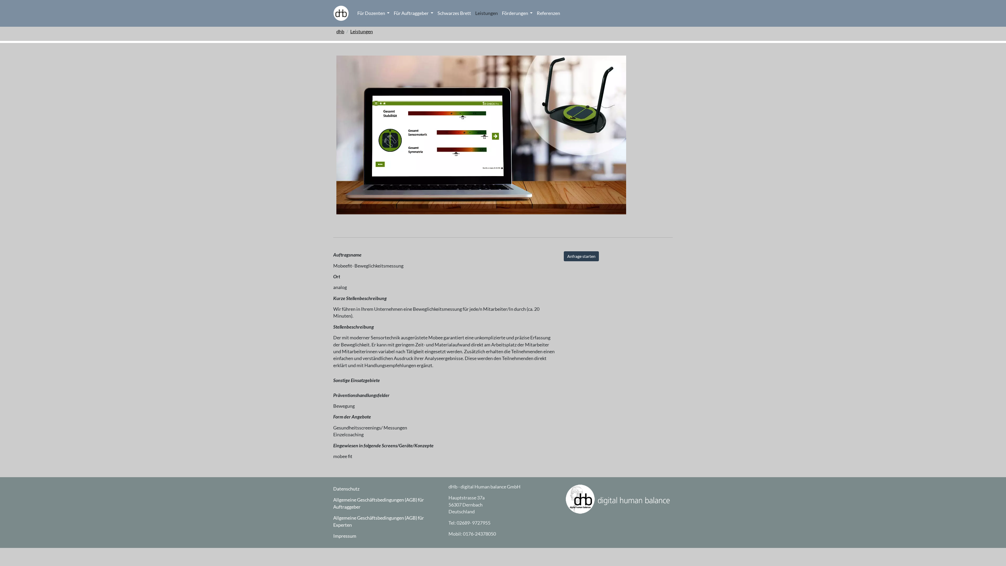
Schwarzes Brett (454, 13)
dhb (340, 31)
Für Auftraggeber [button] (411, 13)
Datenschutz (346, 489)
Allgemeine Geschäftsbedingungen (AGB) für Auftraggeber (378, 503)
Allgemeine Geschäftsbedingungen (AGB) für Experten (378, 521)
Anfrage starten (581, 256)
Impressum (344, 536)
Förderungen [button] (515, 13)
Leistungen (486, 13)
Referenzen (548, 13)
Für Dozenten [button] (371, 13)
